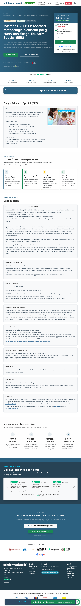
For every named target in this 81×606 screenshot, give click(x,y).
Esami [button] (68, 3)
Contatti (69, 572)
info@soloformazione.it (12, 408)
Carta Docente (56, 3)
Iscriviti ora (12, 55)
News (62, 3)
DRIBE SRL (6, 569)
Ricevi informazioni (31, 55)
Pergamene (70, 573)
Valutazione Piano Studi (41, 3)
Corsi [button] (49, 3)
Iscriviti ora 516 (53, 602)
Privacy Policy (71, 568)
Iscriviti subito (66, 42)
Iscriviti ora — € (41, 531)
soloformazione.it (10, 404)
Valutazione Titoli (72, 566)
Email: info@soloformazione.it (50, 566)
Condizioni (70, 570)
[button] (75, 3)
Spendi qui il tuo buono (53, 90)
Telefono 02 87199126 (47, 569)
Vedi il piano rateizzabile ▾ (62, 37)
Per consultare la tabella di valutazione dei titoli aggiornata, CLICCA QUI (27, 341)
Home (5, 13)
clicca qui (57, 406)
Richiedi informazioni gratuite (41, 526)
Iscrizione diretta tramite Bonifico (50, 572)
